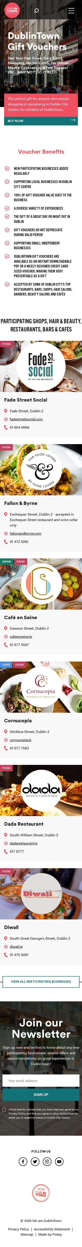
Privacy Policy (18, 1229)
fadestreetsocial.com (26, 419)
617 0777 (17, 851)
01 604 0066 (19, 427)
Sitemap (26, 1234)
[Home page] (12, 10)
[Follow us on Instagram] (47, 1161)
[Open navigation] (71, 11)
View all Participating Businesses (41, 981)
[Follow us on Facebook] (23, 1161)
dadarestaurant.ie (23, 843)
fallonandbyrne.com (25, 533)
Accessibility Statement (52, 1229)
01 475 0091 (19, 954)
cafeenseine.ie (21, 636)
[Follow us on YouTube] (59, 1161)
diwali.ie (16, 946)
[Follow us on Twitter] (35, 1161)
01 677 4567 (19, 644)
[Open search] (36, 11)
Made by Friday (50, 1234)
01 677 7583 (19, 748)
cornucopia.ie (20, 739)
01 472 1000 (19, 541)
